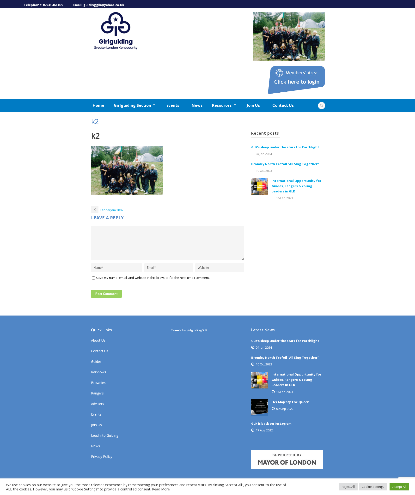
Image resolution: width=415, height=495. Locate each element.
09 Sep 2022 (284, 408)
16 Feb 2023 (284, 198)
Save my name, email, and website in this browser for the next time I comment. (153, 277)
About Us (98, 340)
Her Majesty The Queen (290, 402)
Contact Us (283, 105)
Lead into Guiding (104, 435)
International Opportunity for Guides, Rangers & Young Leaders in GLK (296, 186)
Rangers (97, 393)
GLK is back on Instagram (271, 423)
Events (172, 105)
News (197, 105)
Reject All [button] (348, 486)
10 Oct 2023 (264, 170)
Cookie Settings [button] (373, 486)
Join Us (253, 105)
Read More (161, 489)
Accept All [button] (399, 486)
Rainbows (98, 372)
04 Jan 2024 (264, 154)
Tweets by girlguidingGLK (189, 330)
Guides (96, 361)
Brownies (98, 382)
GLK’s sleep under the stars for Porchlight (285, 147)
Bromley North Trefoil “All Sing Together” (285, 164)
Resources (222, 105)
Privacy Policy (101, 456)
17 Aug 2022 (264, 430)
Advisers (97, 403)
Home (98, 105)
